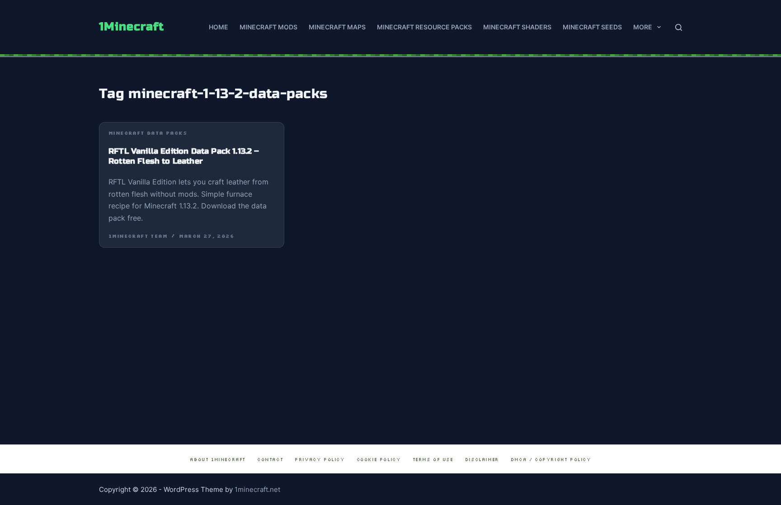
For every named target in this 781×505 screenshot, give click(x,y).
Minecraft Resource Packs (424, 27)
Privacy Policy (319, 460)
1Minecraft (131, 26)
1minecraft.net (257, 489)
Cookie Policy (379, 460)
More (642, 27)
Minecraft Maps (337, 27)
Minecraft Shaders (517, 27)
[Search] (678, 27)
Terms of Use (433, 460)
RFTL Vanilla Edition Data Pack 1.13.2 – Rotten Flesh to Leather (183, 156)
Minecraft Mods (268, 27)
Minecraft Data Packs (147, 133)
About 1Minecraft (217, 460)
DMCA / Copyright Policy (551, 460)
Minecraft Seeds (592, 27)
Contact (270, 460)
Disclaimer (482, 460)
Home (218, 27)
